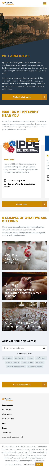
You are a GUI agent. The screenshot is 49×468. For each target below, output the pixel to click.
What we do (7, 414)
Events (4, 428)
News (4, 423)
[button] (44, 3)
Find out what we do (22, 97)
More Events (21, 204)
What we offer (8, 419)
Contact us (6, 432)
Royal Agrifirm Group (10, 437)
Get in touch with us (21, 384)
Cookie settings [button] (28, 464)
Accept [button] (39, 464)
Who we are (6, 410)
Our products (7, 405)
